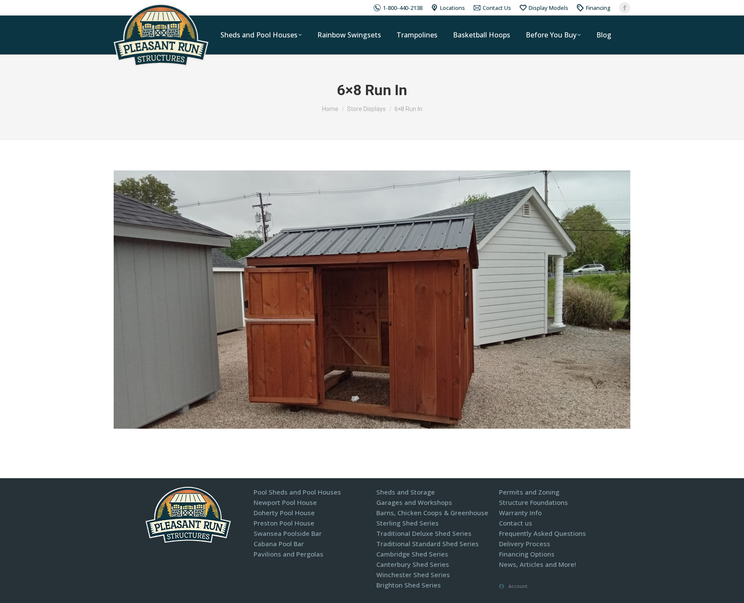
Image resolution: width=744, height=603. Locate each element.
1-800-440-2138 (402, 8)
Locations (452, 8)
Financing (598, 8)
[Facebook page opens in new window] (624, 7)
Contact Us (497, 8)
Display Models (548, 8)
